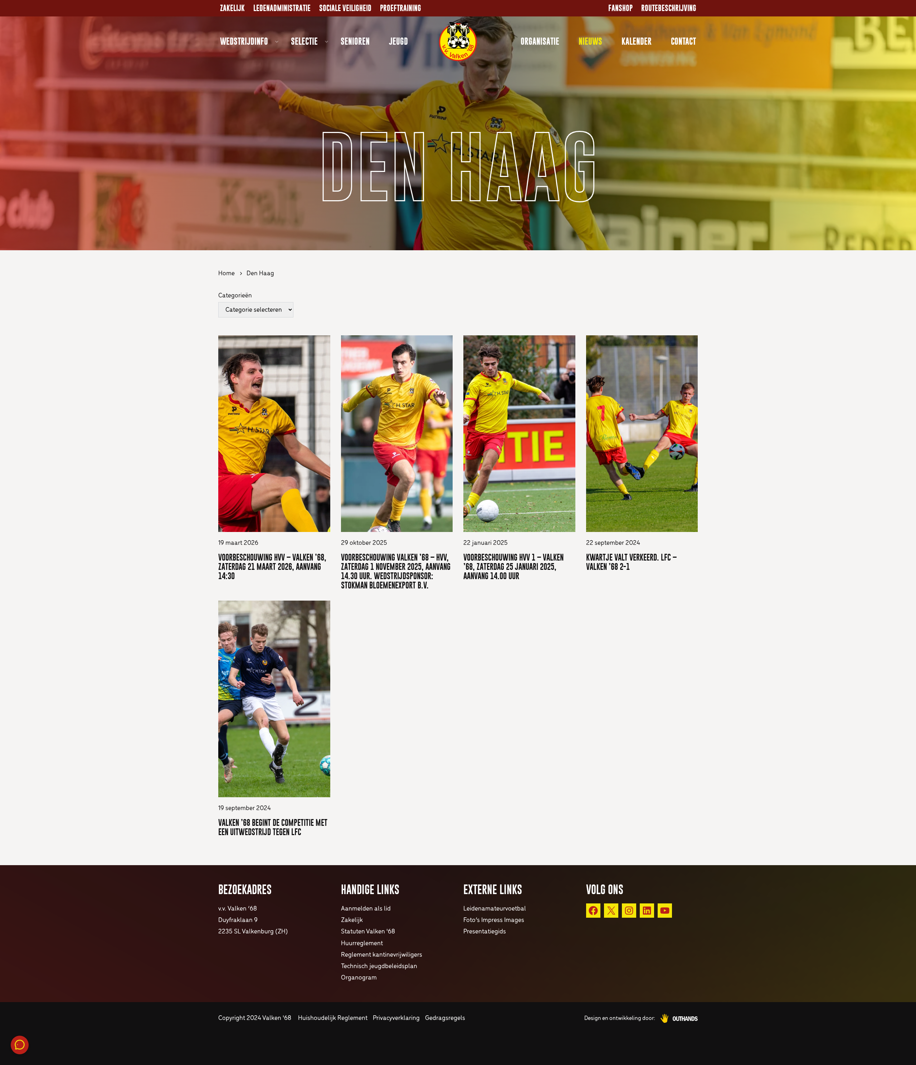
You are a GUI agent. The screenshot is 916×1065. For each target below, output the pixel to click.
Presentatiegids (484, 931)
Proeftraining (400, 8)
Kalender (637, 41)
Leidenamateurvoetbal (494, 909)
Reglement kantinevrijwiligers (381, 955)
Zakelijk (232, 8)
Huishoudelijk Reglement (332, 1018)
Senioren (355, 41)
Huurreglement (362, 943)
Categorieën (235, 295)
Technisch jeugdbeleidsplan (379, 966)
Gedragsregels (445, 1018)
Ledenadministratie (282, 8)
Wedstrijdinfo (244, 41)
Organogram (359, 978)
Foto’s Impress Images (493, 920)
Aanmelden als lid (366, 909)
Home (226, 273)
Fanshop (620, 8)
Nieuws (590, 41)
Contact (683, 41)
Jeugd (398, 41)
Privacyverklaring (396, 1018)
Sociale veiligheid (345, 8)
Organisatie (540, 41)
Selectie (304, 41)
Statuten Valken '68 (368, 931)
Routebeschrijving (668, 8)
